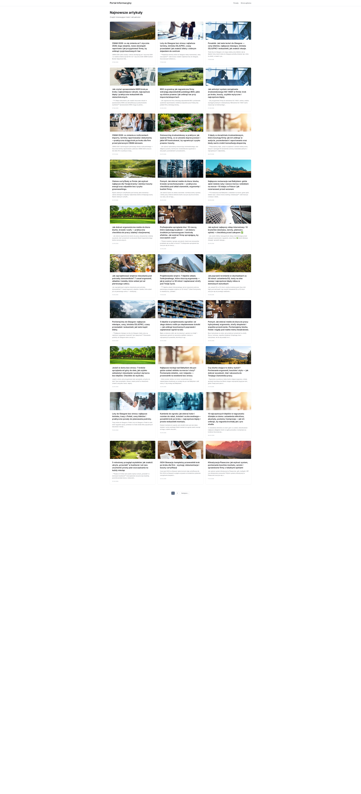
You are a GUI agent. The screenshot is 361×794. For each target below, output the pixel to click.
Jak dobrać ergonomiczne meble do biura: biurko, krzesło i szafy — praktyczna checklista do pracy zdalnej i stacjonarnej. (131, 230)
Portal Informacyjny (121, 3)
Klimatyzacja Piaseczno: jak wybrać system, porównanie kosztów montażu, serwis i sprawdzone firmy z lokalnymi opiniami (228, 465)
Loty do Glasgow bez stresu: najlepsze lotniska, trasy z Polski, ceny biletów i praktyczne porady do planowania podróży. (132, 416)
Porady (236, 3)
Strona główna (246, 3)
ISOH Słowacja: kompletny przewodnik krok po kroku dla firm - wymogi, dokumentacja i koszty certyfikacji (180, 465)
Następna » (184, 493)
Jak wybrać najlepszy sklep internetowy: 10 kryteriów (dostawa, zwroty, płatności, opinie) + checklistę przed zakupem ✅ (228, 230)
